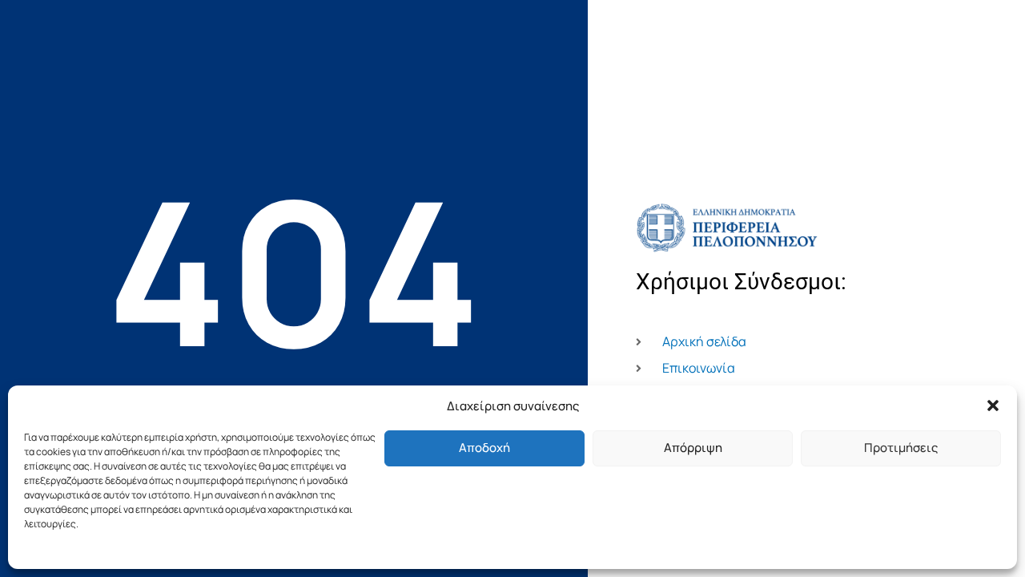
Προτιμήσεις (901, 447)
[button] (993, 405)
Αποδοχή (484, 447)
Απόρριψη (693, 447)
